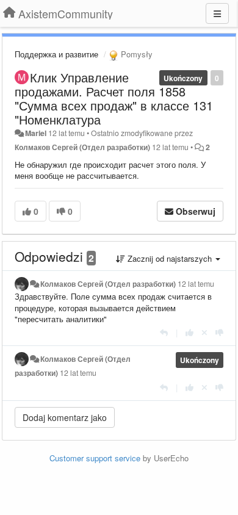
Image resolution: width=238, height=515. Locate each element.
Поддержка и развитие (56, 54)
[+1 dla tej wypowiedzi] (189, 332)
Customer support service (94, 458)
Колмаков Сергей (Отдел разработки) (82, 147)
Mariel (35, 133)
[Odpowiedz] (164, 332)
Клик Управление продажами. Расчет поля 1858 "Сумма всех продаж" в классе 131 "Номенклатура (114, 98)
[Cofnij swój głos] (204, 332)
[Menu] (217, 13)
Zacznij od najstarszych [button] (169, 258)
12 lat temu (196, 283)
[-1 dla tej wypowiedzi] (219, 332)
